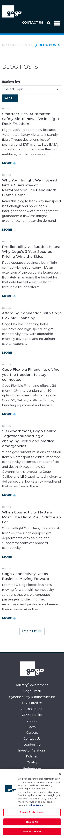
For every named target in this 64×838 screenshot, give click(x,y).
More (7, 163)
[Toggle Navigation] (57, 23)
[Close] (60, 774)
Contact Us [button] (32, 22)
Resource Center (17, 45)
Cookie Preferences (32, 812)
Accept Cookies (32, 831)
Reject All (32, 821)
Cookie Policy (34, 805)
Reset (10, 98)
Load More (32, 631)
